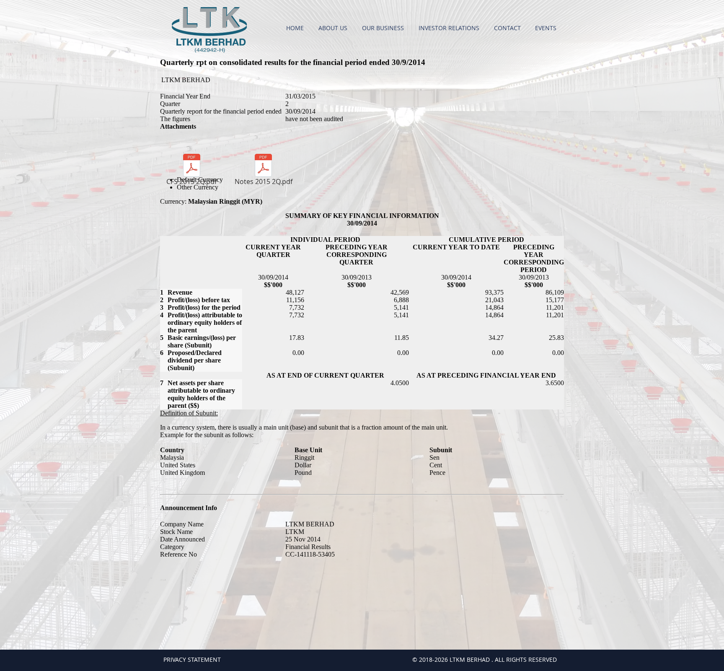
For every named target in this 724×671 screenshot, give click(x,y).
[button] (334, 28)
